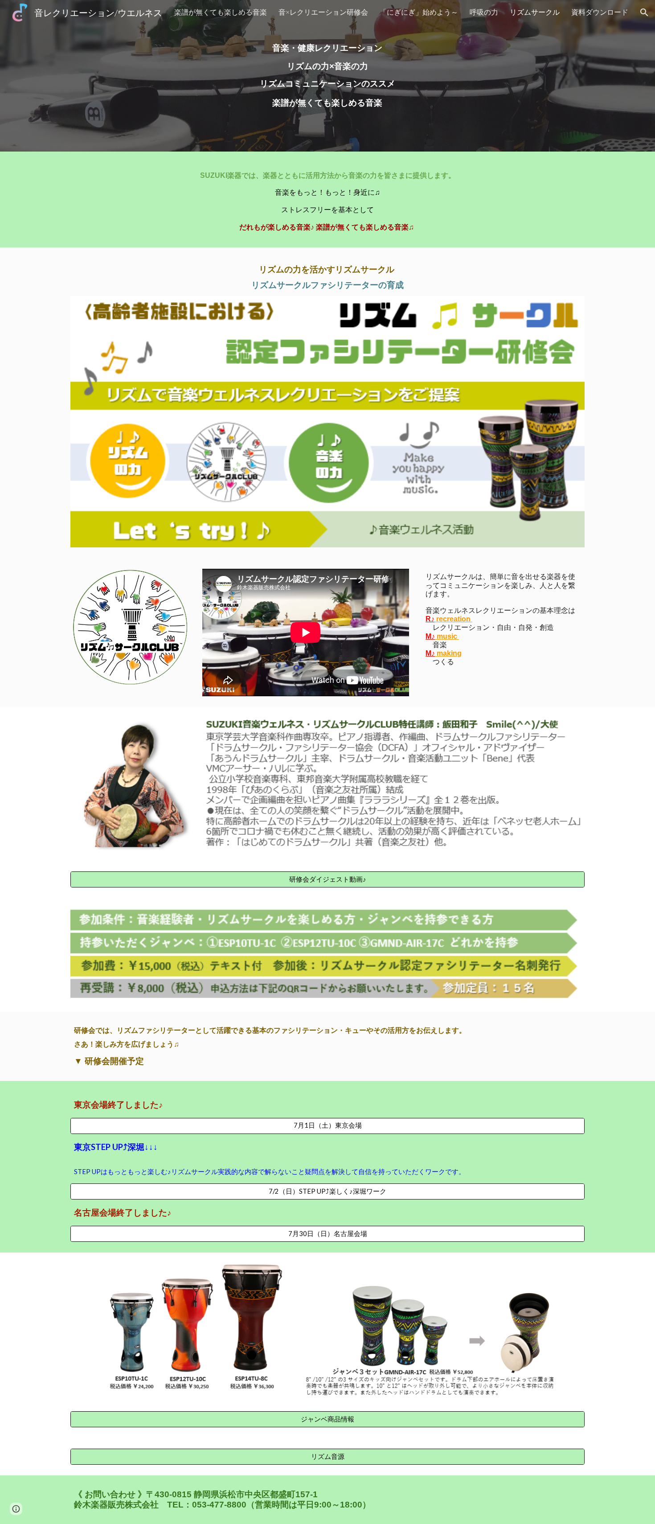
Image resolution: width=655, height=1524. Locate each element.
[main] (327, 76)
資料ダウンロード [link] (599, 12)
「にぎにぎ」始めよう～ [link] (419, 12)
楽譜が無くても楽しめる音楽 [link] (220, 12)
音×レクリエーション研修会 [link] (323, 12)
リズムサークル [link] (535, 12)
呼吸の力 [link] (484, 12)
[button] (644, 12)
